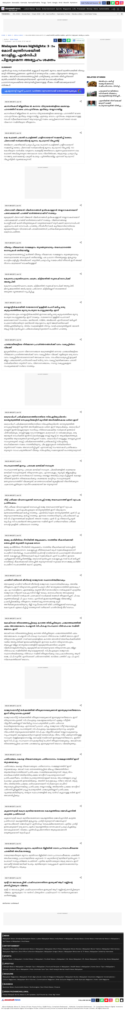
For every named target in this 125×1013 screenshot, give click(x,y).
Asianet (10, 999)
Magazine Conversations (105, 977)
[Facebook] (104, 3)
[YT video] (117, 3)
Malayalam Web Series (110, 949)
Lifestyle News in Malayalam (13, 967)
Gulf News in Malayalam (11, 941)
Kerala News (79, 939)
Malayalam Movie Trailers (92, 949)
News (38, 9)
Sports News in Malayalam (12, 959)
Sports (59, 9)
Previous (118, 14)
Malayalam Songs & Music (53, 951)
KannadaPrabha (34, 3)
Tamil (49, 3)
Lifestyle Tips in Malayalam (35, 967)
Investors (119, 1007)
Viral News (25, 941)
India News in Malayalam (64, 939)
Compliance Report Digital (105, 1007)
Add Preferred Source (89, 3)
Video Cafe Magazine (101, 979)
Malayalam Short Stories (26, 979)
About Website (7, 1007)
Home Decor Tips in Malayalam (102, 967)
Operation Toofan (63, 14)
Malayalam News (9, 939)
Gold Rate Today (90, 14)
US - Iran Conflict (48, 14)
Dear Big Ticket (54, 994)
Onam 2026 (36, 14)
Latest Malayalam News (45, 939)
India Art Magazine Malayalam (53, 977)
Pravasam (81, 9)
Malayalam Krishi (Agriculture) (30, 977)
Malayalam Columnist (87, 977)
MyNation (73, 3)
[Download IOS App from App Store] (122, 1000)
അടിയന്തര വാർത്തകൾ (10, 903)
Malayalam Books (71, 977)
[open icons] (80, 101)
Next (122, 14)
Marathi (66, 3)
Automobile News (21, 987)
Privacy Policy (37, 1007)
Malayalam (7, 3)
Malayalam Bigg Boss (10, 951)
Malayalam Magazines (10, 977)
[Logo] (11, 9)
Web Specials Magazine (84, 979)
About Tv (17, 1007)
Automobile (104, 9)
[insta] (122, 3)
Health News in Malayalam (80, 967)
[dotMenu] (112, 9)
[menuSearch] (122, 9)
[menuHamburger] (118, 9)
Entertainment (48, 9)
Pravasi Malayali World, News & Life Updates (19, 994)
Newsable (15, 3)
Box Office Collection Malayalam (31, 951)
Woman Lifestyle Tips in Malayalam (16, 969)
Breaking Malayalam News (25, 939)
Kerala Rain (26, 14)
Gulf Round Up (42, 994)
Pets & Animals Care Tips (39, 969)
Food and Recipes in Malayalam (57, 967)
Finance (57, 987)
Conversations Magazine (46, 979)
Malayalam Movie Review (72, 949)
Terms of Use (26, 1007)
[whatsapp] (113, 3)
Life (74, 9)
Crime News (89, 939)
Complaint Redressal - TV (85, 1007)
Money (89, 9)
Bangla (54, 3)
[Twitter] (108, 3)
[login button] (114, 9)
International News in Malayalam (107, 939)
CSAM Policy (46, 1007)
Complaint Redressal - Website (63, 1007)
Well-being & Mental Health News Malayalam (66, 969)
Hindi (60, 3)
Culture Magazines (9, 979)
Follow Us (80, 40)
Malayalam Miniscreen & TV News (76, 951)
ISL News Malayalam (73, 959)
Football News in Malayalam (54, 959)
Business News (8, 987)
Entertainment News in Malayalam (31, 949)
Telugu (43, 3)
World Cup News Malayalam (109, 959)
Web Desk (14, 39)
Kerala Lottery (77, 14)
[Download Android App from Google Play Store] (117, 1000)
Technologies (34, 987)
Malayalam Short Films (53, 949)
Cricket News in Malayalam (33, 959)
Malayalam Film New (10, 949)
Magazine (67, 9)
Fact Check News (47, 987)
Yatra (96, 9)
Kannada (23, 3)
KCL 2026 (16, 14)
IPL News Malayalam (90, 959)
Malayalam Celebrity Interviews (101, 951)
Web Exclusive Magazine (65, 979)
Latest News (29, 9)
